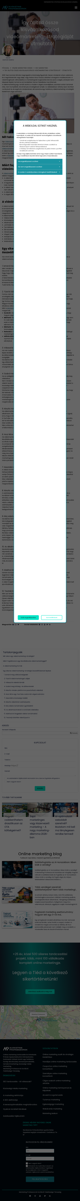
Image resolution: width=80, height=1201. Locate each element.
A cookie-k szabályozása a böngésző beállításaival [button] (37, 172)
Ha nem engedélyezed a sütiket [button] (30, 167)
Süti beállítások (51, 617)
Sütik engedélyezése (28, 617)
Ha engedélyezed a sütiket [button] (28, 161)
